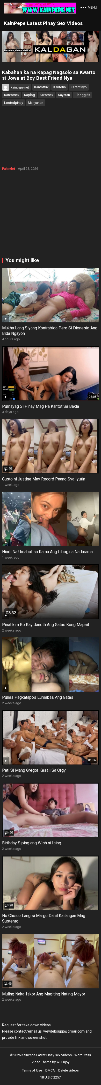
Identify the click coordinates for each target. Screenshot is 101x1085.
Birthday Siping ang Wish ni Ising (31, 842)
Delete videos (68, 1070)
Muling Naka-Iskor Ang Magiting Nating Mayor (43, 994)
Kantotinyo (79, 87)
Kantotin (59, 87)
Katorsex (46, 95)
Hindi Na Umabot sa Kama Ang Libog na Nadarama (47, 551)
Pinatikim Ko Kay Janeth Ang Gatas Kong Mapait (45, 624)
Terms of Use (32, 1070)
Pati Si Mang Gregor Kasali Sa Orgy (34, 770)
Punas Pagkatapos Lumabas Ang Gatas (37, 697)
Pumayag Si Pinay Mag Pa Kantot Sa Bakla (40, 406)
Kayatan (64, 95)
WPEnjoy (62, 1062)
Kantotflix (41, 87)
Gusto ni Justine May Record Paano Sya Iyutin (43, 479)
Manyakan (35, 103)
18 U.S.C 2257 (50, 1077)
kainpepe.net (20, 87)
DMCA (50, 1070)
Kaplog (29, 95)
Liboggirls (82, 95)
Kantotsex (11, 95)
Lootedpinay (13, 103)
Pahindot (8, 169)
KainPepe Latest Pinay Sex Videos (43, 23)
